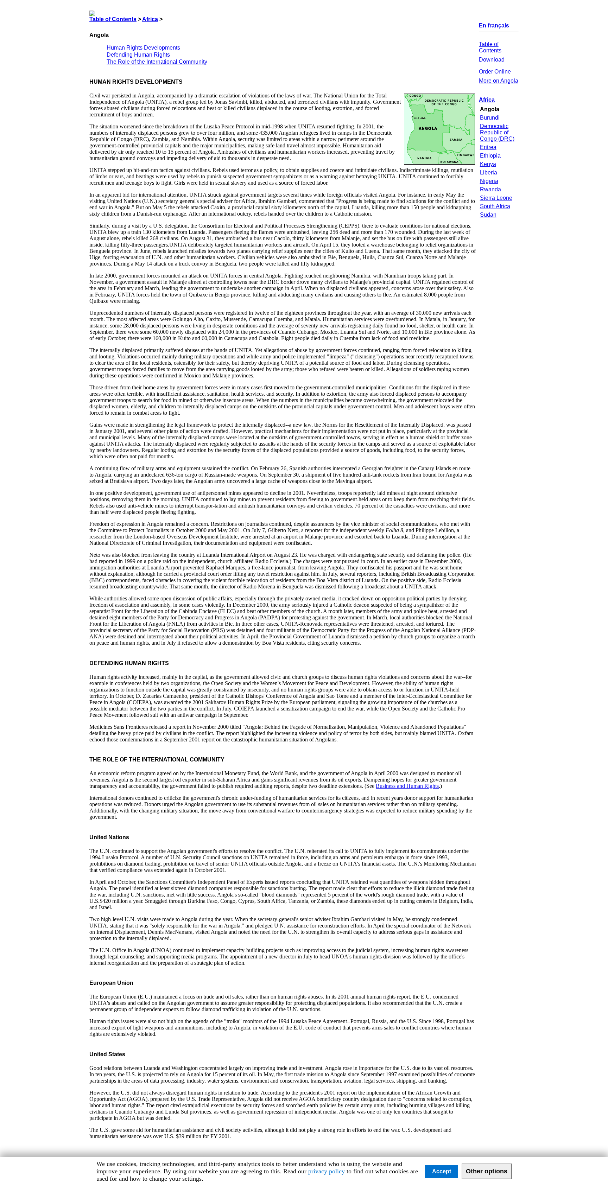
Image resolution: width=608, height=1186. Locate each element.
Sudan (488, 215)
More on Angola (498, 81)
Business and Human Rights (407, 786)
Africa (150, 19)
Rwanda (490, 189)
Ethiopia (490, 156)
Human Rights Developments (143, 48)
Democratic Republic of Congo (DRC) (497, 132)
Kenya (488, 164)
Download (492, 60)
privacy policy (326, 1171)
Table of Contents (113, 19)
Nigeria (489, 181)
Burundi (490, 118)
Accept (441, 1171)
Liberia (488, 173)
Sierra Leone (496, 198)
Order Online (495, 72)
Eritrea (488, 147)
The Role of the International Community (157, 62)
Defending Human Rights (138, 55)
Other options (486, 1171)
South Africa (495, 206)
